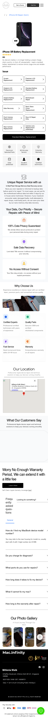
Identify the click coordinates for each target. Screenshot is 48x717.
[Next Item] (40, 637)
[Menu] (42, 5)
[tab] (10, 520)
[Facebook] (39, 667)
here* (30, 490)
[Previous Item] (8, 637)
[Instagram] (43, 667)
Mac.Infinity (14, 652)
